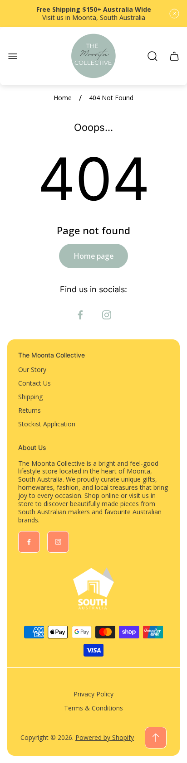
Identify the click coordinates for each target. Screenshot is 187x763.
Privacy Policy (93, 694)
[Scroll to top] (156, 738)
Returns (29, 410)
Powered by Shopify (104, 737)
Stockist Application (46, 424)
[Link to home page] (93, 588)
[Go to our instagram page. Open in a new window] (107, 315)
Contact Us (34, 383)
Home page (93, 256)
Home (63, 98)
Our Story (32, 369)
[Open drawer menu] (12, 56)
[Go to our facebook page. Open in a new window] (80, 315)
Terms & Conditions (93, 708)
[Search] (152, 56)
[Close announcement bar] (174, 13)
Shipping (30, 396)
